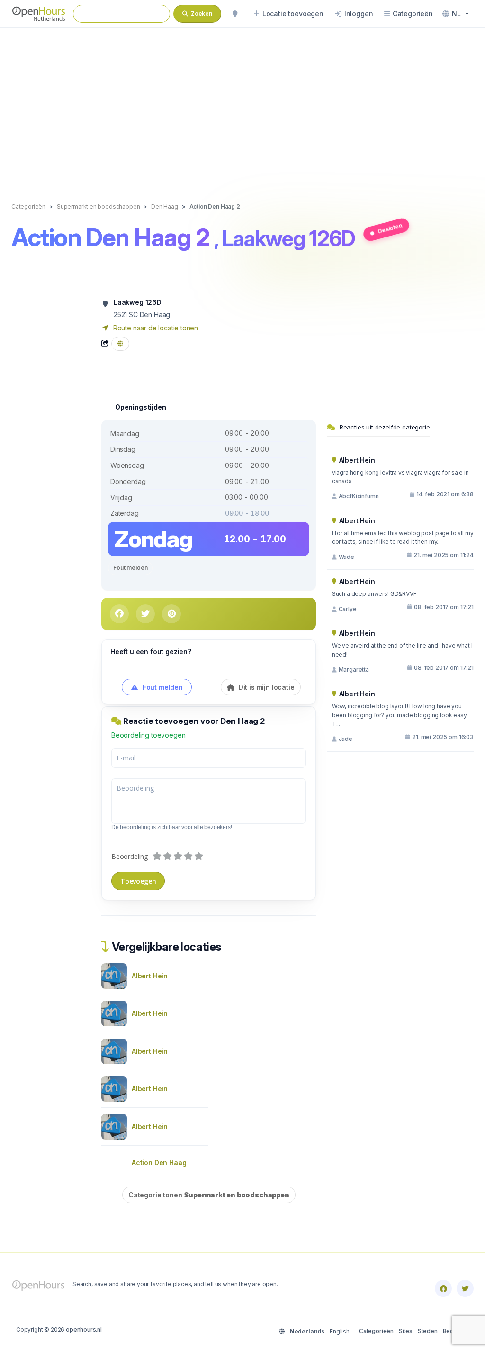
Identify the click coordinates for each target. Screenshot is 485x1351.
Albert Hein (150, 976)
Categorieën (376, 1330)
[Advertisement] (242, 105)
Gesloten (390, 228)
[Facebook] (443, 1288)
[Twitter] (465, 1288)
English (340, 1331)
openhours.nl (84, 1329)
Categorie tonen (208, 1195)
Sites (406, 1330)
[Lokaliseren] (235, 14)
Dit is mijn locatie (266, 687)
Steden (428, 1330)
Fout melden (130, 567)
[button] (456, 14)
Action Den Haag (159, 1163)
